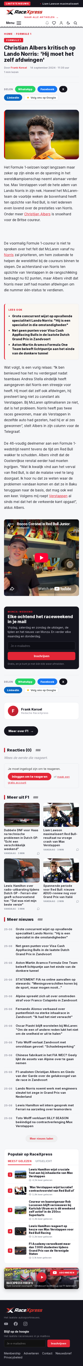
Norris (9, 255)
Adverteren (31, 1353)
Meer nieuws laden (41, 1138)
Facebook (47, 89)
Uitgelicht (43, 1161)
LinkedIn (13, 97)
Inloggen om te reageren (29, 776)
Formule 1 (23, 33)
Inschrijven (41, 656)
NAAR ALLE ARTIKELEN (41, 17)
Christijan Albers (37, 214)
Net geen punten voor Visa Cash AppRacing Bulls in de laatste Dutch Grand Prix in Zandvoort (41, 335)
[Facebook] (16, 1324)
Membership (12, 1353)
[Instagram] (25, 1324)
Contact (47, 1353)
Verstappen (58, 496)
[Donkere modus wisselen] (68, 23)
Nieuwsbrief (64, 1353)
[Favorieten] (54, 23)
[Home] (24, 12)
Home (8, 33)
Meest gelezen (19, 1161)
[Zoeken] (75, 23)
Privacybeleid (13, 1357)
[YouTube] (6, 1324)
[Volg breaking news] (47, 23)
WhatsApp (25, 89)
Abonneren (66, 1272)
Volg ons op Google (43, 97)
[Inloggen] (61, 23)
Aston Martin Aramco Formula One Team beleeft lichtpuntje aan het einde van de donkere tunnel (43, 349)
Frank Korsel (19, 67)
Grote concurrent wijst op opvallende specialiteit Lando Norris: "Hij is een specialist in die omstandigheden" (42, 320)
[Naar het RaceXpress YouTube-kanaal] (41, 1278)
